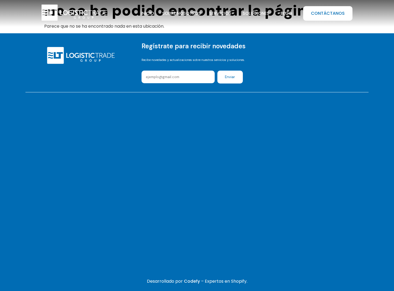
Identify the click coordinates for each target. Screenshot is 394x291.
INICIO (147, 13)
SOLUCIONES (256, 13)
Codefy (192, 281)
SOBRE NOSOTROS (181, 13)
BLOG (286, 13)
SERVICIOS (220, 13)
